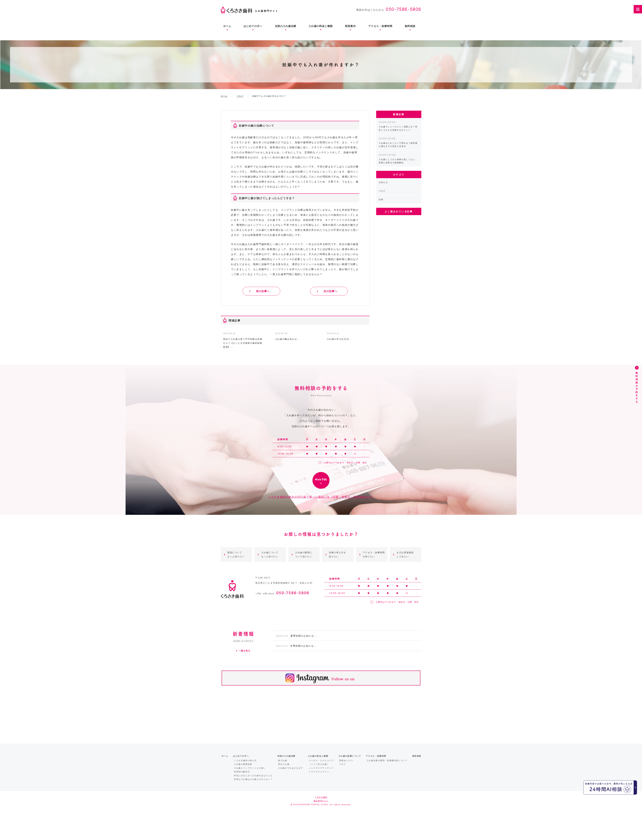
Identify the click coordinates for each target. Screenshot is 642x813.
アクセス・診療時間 (380, 26)
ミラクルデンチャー (319, 771)
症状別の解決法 (242, 771)
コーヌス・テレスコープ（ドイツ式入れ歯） (321, 762)
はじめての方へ (253, 26)
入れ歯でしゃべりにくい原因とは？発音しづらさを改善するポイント (398, 126)
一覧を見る (244, 650)
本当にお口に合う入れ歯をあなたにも (253, 775)
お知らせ (383, 182)
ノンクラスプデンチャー (321, 768)
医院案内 (350, 26)
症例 (381, 199)
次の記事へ (331, 291)
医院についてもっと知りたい (235, 554)
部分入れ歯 (283, 764)
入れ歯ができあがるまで (290, 768)
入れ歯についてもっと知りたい (269, 554)
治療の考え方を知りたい (337, 554)
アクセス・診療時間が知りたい (374, 554)
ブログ (382, 191)
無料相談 (410, 26)
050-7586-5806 (403, 9)
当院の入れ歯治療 (285, 26)
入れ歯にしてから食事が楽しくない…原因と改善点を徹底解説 (398, 159)
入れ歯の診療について (349, 756)
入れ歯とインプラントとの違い (250, 768)
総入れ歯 (282, 760)
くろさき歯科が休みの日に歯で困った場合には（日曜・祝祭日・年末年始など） (321, 496)
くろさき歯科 (321, 797)
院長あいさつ (346, 760)
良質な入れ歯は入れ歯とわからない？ (253, 779)
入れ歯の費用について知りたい (303, 554)
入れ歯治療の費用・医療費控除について (387, 760)
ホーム (227, 26)
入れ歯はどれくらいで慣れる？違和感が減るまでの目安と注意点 (398, 142)
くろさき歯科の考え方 (245, 760)
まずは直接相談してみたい (405, 554)
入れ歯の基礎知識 (243, 764)
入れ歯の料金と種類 (321, 26)
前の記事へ (263, 291)
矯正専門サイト (321, 801)
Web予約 (321, 479)
